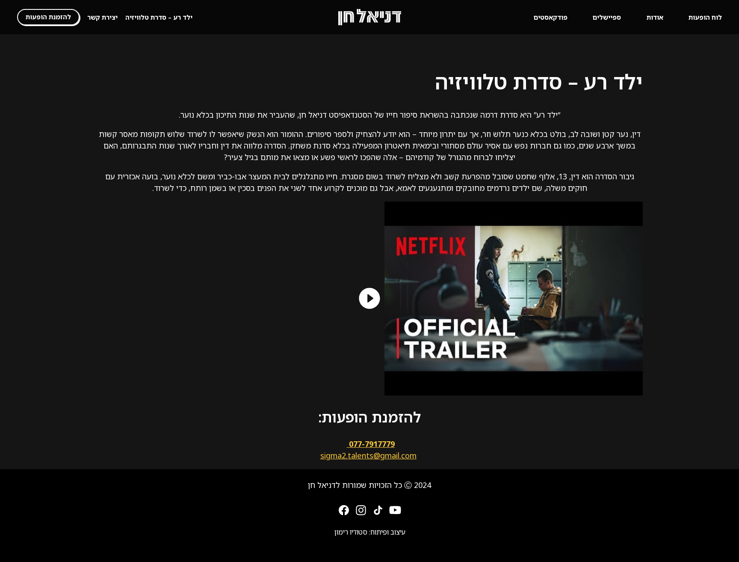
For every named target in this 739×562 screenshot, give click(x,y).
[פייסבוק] (344, 509)
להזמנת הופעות (48, 16)
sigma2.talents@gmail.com (368, 455)
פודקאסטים (551, 17)
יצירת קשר (102, 17)
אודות (655, 17)
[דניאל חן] (369, 17)
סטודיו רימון (350, 532)
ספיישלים (607, 17)
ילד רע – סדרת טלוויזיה (158, 17)
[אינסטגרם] (361, 509)
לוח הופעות (705, 17)
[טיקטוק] (378, 509)
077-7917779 (371, 444)
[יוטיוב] (395, 509)
